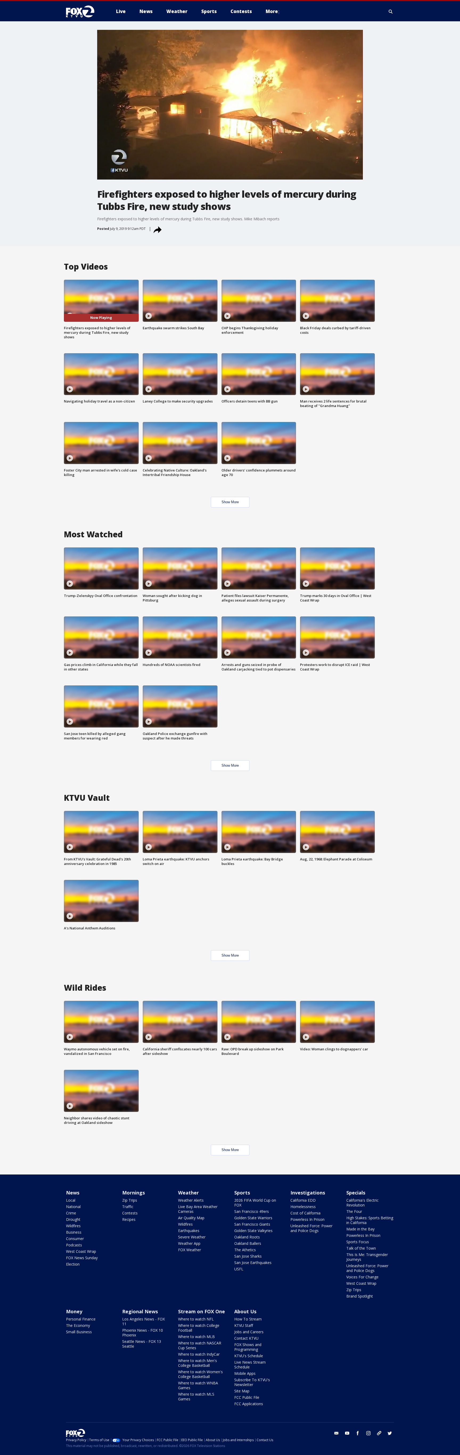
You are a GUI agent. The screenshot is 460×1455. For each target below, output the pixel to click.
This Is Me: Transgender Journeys (367, 1257)
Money (74, 1311)
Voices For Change (362, 1276)
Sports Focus (357, 1241)
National (73, 1206)
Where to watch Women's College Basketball (200, 1374)
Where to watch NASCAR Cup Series (199, 1345)
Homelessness (303, 1206)
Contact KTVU (246, 1338)
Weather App (189, 1243)
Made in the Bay (360, 1229)
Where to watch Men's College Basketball (197, 1363)
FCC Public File (246, 1397)
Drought (73, 1219)
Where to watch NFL (196, 1319)
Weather (188, 1192)
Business (73, 1232)
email (336, 1433)
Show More (230, 502)
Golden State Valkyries (253, 1230)
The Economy (78, 1325)
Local (70, 1200)
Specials (355, 1192)
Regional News (140, 1311)
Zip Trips (129, 1200)
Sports (242, 1192)
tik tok (379, 1433)
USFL (238, 1268)
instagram (368, 1433)
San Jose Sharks (248, 1256)
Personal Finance (81, 1319)
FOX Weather (189, 1249)
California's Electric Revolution (362, 1203)
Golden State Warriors (253, 1217)
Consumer (75, 1238)
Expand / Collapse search (391, 11)
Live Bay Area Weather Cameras (197, 1209)
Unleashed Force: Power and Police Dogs (311, 1228)
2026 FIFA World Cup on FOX (255, 1203)
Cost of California (305, 1213)
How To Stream (248, 1319)
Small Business (79, 1331)
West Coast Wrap (81, 1251)
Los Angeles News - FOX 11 (143, 1321)
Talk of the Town (361, 1248)
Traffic (127, 1206)
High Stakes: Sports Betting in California (369, 1220)
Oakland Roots (247, 1236)
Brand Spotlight (359, 1296)
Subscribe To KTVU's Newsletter (252, 1382)
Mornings (133, 1192)
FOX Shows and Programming (247, 1347)
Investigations (307, 1192)
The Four (354, 1211)
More (272, 11)
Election (73, 1264)
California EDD (303, 1200)
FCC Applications (248, 1403)
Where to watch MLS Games (196, 1396)
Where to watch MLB (196, 1336)
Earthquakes (188, 1230)
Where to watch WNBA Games (198, 1385)
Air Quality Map (191, 1217)
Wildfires (73, 1225)
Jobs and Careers (249, 1331)
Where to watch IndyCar (199, 1354)
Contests (130, 1213)
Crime (71, 1213)
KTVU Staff (243, 1325)
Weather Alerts (191, 1200)
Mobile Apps (245, 1373)
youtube (347, 1433)
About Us (245, 1311)
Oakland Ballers (247, 1243)
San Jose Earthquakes (253, 1262)
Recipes (128, 1219)
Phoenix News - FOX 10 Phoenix (142, 1333)
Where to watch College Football (198, 1328)
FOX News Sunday (82, 1257)
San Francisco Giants (252, 1224)
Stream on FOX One (201, 1311)
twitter (389, 1433)
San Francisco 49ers (251, 1211)
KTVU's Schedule (248, 1355)
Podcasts (74, 1244)
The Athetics (245, 1249)
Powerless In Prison (307, 1219)
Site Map (241, 1390)
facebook (358, 1433)
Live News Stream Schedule (250, 1364)
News (72, 1192)
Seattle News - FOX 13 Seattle (141, 1344)
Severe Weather (192, 1236)
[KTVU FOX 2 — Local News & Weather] (83, 11)
